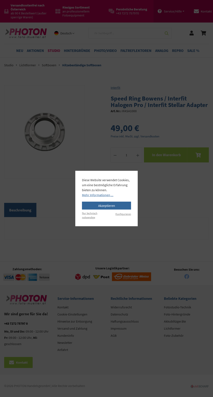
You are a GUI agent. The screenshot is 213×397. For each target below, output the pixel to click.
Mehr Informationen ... (97, 195)
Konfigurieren (123, 214)
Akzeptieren (106, 206)
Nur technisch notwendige (89, 215)
